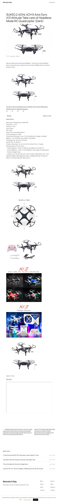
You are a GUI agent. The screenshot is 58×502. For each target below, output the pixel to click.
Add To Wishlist (28, 107)
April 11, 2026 (52, 464)
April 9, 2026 (52, 468)
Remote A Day (7, 2)
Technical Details (17, 107)
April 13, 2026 (52, 459)
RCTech (17, 56)
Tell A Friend (36, 107)
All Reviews (44, 107)
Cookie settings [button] (27, 499)
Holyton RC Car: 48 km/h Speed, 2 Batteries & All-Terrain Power (23, 468)
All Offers (9, 109)
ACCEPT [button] (35, 499)
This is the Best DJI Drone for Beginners (15, 464)
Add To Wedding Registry (20, 109)
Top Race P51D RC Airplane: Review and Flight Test (19, 460)
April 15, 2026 (52, 455)
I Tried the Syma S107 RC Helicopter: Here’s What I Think (21, 455)
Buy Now (9, 107)
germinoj (13, 56)
